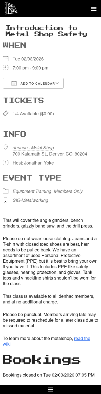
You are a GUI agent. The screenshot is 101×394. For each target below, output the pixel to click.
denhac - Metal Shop (33, 147)
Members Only (68, 191)
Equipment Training (32, 191)
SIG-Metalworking (30, 200)
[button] (93, 8)
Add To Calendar (37, 83)
